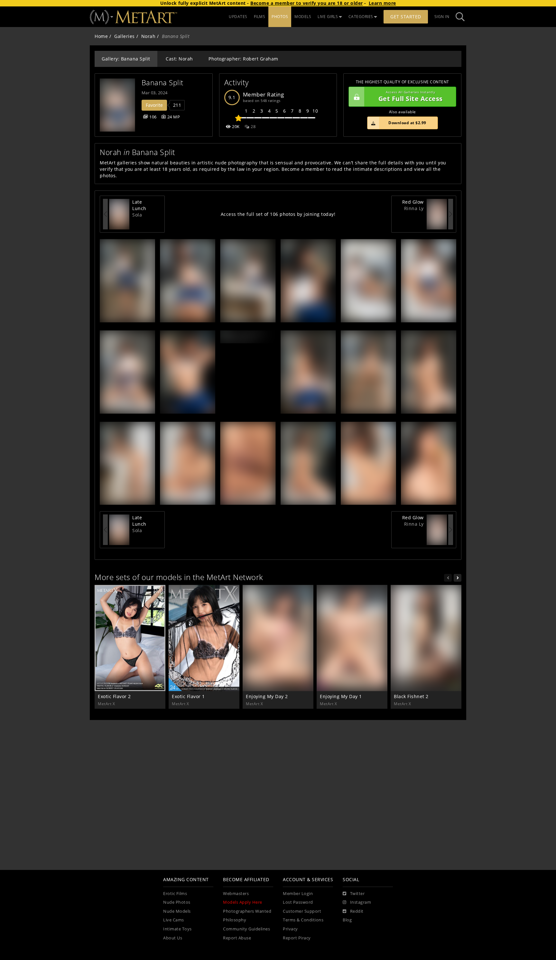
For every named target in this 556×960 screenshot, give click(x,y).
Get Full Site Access (410, 96)
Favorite (154, 105)
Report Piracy (297, 938)
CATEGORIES (360, 16)
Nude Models (177, 911)
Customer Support (302, 911)
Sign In (441, 16)
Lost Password (298, 902)
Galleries (124, 36)
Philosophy (234, 920)
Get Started (405, 17)
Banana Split (162, 83)
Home (101, 36)
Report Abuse (237, 938)
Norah (148, 36)
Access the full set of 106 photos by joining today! (278, 214)
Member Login (298, 893)
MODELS (302, 16)
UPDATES (238, 16)
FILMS (259, 16)
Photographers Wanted (247, 911)
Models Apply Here (242, 902)
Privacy (290, 929)
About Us (172, 938)
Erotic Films (175, 893)
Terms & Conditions (303, 920)
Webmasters (236, 893)
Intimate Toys (177, 929)
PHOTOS (280, 16)
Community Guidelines (246, 929)
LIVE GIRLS (328, 16)
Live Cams (173, 920)
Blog (347, 920)
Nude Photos (176, 902)
